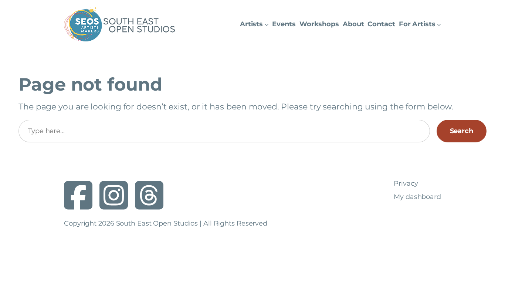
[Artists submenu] (267, 25)
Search (461, 131)
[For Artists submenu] (439, 25)
